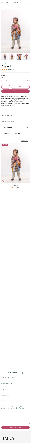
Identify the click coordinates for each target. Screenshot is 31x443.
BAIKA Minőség (7, 127)
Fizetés (15, 91)
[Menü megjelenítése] (2, 2)
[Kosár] (29, 2)
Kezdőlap (3, 63)
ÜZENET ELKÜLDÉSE (15, 427)
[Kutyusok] (15, 163)
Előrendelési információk (10, 133)
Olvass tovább (6, 106)
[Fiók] (25, 2)
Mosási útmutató (7, 122)
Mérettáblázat (6, 116)
